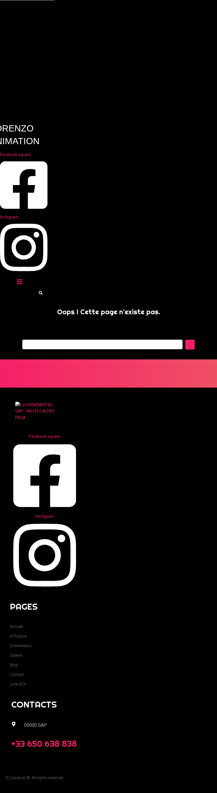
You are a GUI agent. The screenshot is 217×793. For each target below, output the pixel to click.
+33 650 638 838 (44, 743)
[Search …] (40, 293)
